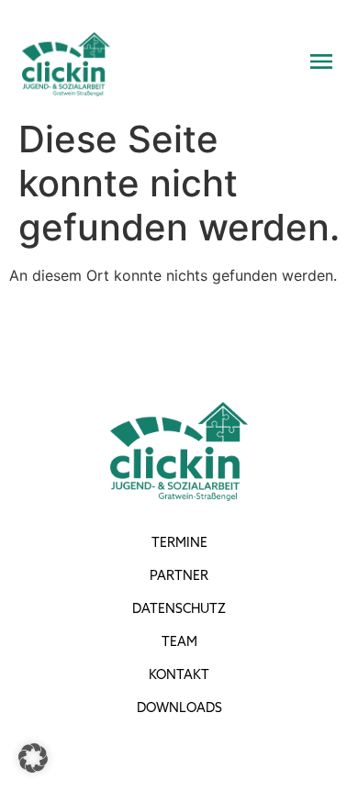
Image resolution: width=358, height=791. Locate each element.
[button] (33, 758)
